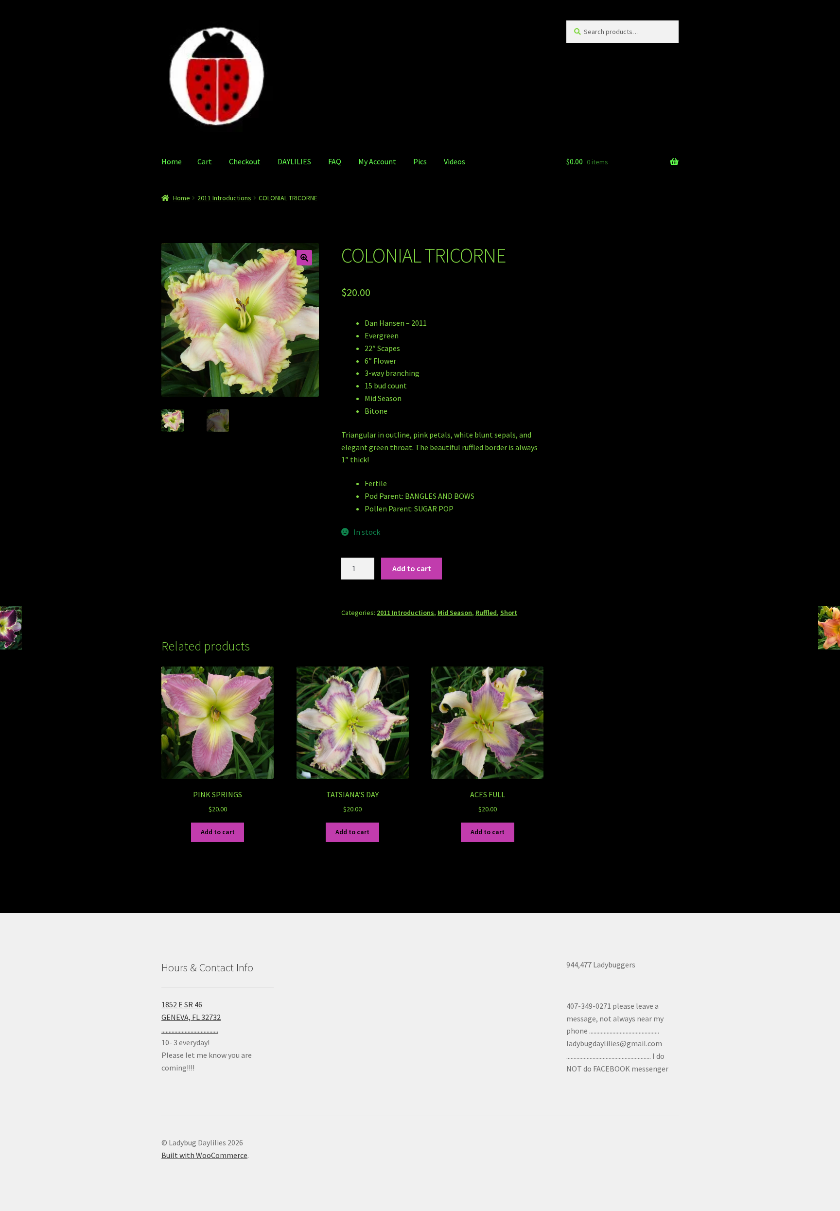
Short (508, 612)
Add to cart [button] (218, 831)
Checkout (245, 161)
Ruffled (486, 612)
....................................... (189, 1030)
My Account (377, 161)
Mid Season (455, 612)
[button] (304, 257)
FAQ (334, 161)
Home (171, 161)
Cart (204, 161)
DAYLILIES (294, 161)
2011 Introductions (224, 197)
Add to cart (411, 568)
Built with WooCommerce (204, 1155)
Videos (454, 161)
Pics (420, 161)
